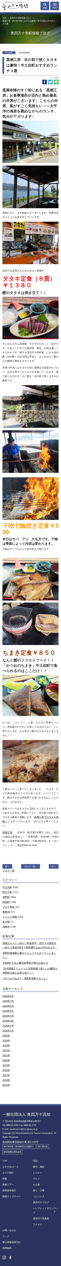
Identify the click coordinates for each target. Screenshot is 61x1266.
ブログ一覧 (8, 870)
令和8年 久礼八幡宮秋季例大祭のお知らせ (25, 963)
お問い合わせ (9, 1230)
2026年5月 (8, 1011)
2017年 (6, 1075)
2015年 (6, 1085)
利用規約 (7, 1248)
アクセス (37, 1224)
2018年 (6, 1070)
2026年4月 (8, 1016)
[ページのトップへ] (54, 1212)
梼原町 (6, 902)
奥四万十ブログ (41, 1202)
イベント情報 (9, 916)
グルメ (36, 1178)
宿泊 (35, 1161)
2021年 (6, 1055)
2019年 (6, 1065)
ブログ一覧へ (30, 866)
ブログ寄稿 (8, 907)
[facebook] (44, 82)
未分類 (6, 921)
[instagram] (4, 1257)
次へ (53, 866)
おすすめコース (10, 1166)
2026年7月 (8, 1001)
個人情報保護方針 (11, 1242)
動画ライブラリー (11, 1196)
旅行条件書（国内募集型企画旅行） (19, 1146)
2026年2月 (8, 1025)
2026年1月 (8, 1030)
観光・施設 (38, 1166)
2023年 (6, 1045)
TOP (4, 1161)
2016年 (6, 1080)
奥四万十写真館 (41, 1218)
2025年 (6, 1035)
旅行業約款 (43, 1146)
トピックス (38, 1196)
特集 (4, 1178)
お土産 (36, 1184)
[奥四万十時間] (14, 5)
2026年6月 (8, 1006)
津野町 (6, 897)
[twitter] (50, 82)
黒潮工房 (7, 832)
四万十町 (7, 892)
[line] (56, 82)
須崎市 (6, 926)
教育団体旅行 (9, 1190)
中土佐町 (7, 887)
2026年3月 (8, 1020)
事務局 (6, 911)
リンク (5, 1236)
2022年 (6, 1050)
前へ (7, 866)
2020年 (6, 1060)
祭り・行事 (38, 1190)
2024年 (6, 1040)
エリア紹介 (8, 1172)
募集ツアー (8, 1184)
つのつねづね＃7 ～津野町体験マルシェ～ (25, 978)
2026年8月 (8, 996)
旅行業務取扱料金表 (12, 1152)
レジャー (37, 1172)
